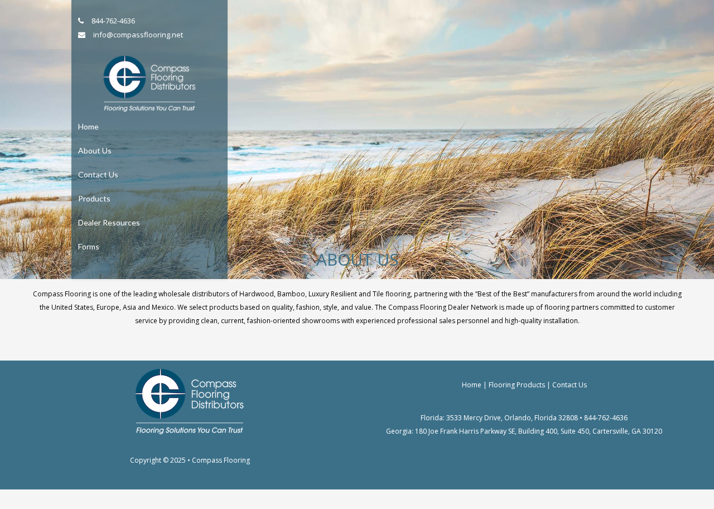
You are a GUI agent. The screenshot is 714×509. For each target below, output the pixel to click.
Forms (88, 246)
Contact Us (98, 174)
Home (88, 126)
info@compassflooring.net (138, 35)
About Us (95, 150)
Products (94, 198)
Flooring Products (517, 385)
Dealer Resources (109, 222)
